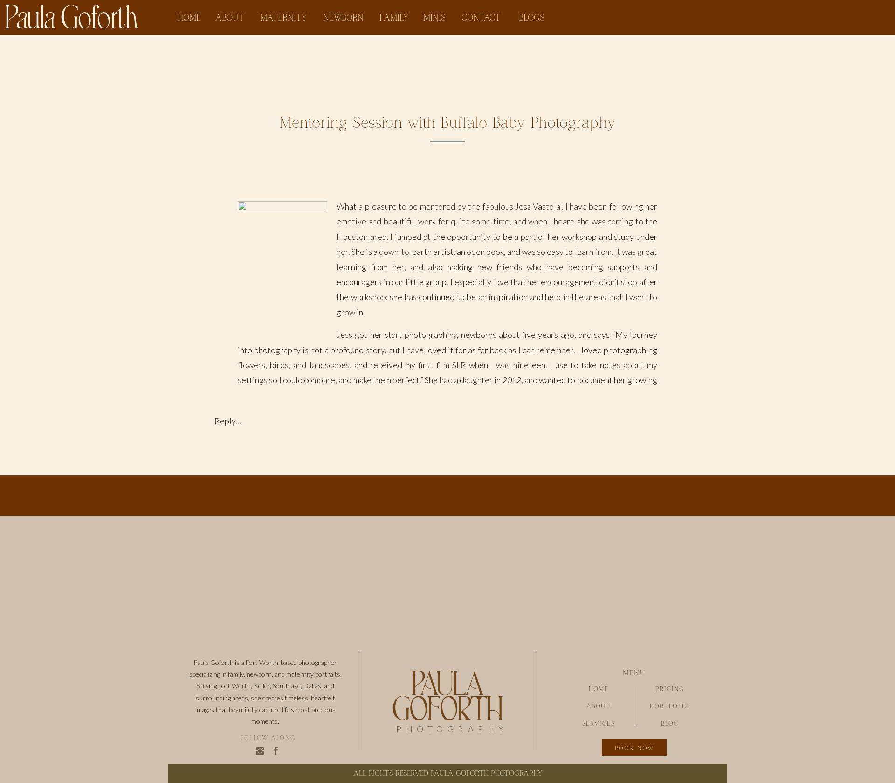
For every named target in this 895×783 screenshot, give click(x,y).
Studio (447, 176)
